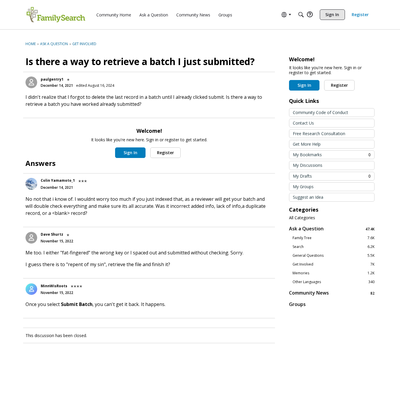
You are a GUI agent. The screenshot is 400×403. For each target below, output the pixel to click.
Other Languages (334, 282)
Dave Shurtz (52, 234)
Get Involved (334, 264)
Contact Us (303, 123)
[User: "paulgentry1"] (31, 82)
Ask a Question (332, 229)
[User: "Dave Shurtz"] (31, 238)
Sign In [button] (130, 152)
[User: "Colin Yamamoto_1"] (31, 184)
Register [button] (165, 152)
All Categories (302, 217)
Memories (334, 273)
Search (334, 246)
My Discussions (307, 165)
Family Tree (334, 238)
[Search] (301, 14)
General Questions (334, 255)
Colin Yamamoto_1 (58, 180)
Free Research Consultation (319, 133)
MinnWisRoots (54, 285)
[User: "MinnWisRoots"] (31, 289)
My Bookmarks (332, 154)
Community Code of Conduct (320, 112)
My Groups (303, 186)
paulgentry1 (52, 79)
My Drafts (332, 176)
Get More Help (307, 144)
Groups (297, 304)
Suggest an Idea (308, 197)
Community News (332, 293)
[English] (56, 14)
